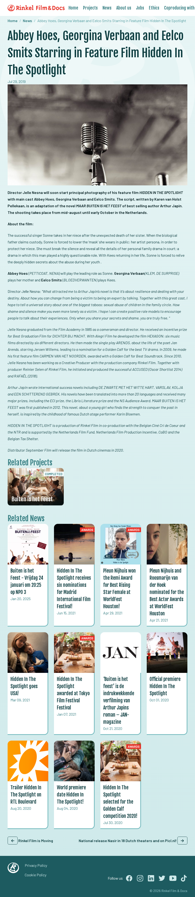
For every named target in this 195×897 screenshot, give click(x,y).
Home (73, 7)
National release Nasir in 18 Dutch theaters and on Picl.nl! (132, 840)
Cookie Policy (35, 875)
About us (123, 7)
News (107, 7)
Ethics (154, 7)
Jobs (140, 7)
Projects (90, 7)
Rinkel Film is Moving (32, 840)
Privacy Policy (36, 865)
